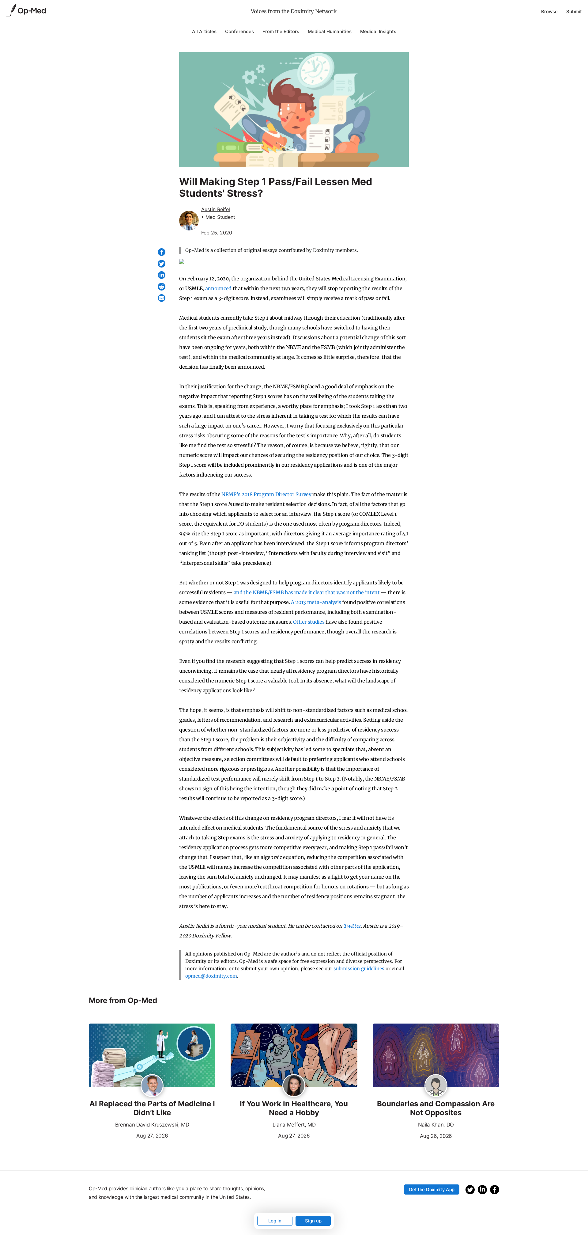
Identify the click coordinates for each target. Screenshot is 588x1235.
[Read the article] (152, 1056)
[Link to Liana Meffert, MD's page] (293, 1086)
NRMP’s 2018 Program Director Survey (266, 494)
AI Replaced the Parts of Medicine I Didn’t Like (152, 1108)
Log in (274, 1221)
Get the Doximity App (431, 1189)
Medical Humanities (330, 31)
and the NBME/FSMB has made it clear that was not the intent (307, 592)
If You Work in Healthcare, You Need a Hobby (294, 1108)
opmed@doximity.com (211, 976)
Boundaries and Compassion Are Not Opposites (436, 1108)
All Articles (204, 31)
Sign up (313, 1221)
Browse (549, 11)
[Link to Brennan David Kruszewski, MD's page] (152, 1086)
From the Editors (280, 31)
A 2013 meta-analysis (316, 602)
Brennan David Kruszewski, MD (152, 1125)
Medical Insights (378, 31)
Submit (574, 11)
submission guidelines (359, 968)
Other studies (309, 622)
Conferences (239, 31)
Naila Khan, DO (436, 1125)
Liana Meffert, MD (294, 1125)
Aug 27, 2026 (128, 1135)
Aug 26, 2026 (412, 1135)
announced (218, 288)
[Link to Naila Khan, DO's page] (435, 1086)
